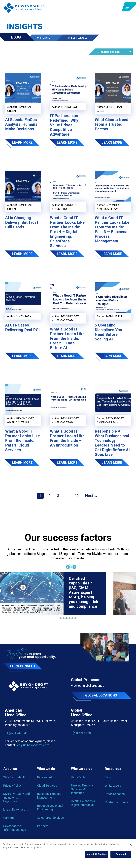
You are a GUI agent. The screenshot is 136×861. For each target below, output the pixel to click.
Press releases (115, 794)
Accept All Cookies (96, 854)
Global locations (101, 695)
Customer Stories (116, 802)
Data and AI (44, 777)
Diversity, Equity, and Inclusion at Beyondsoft (16, 797)
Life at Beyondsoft (15, 809)
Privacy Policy (12, 785)
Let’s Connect (22, 666)
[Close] (130, 844)
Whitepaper (44, 38)
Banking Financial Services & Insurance (82, 789)
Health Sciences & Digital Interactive (83, 802)
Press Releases (77, 38)
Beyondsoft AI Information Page (14, 827)
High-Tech (78, 777)
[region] (68, 850)
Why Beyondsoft (14, 777)
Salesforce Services (50, 817)
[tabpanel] (53, 593)
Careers (8, 818)
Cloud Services (47, 785)
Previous (68, 567)
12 (77, 496)
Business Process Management (49, 795)
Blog (16, 37)
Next (89, 496)
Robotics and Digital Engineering (50, 807)
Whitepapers (113, 785)
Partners (42, 826)
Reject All (121, 854)
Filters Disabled (110, 52)
